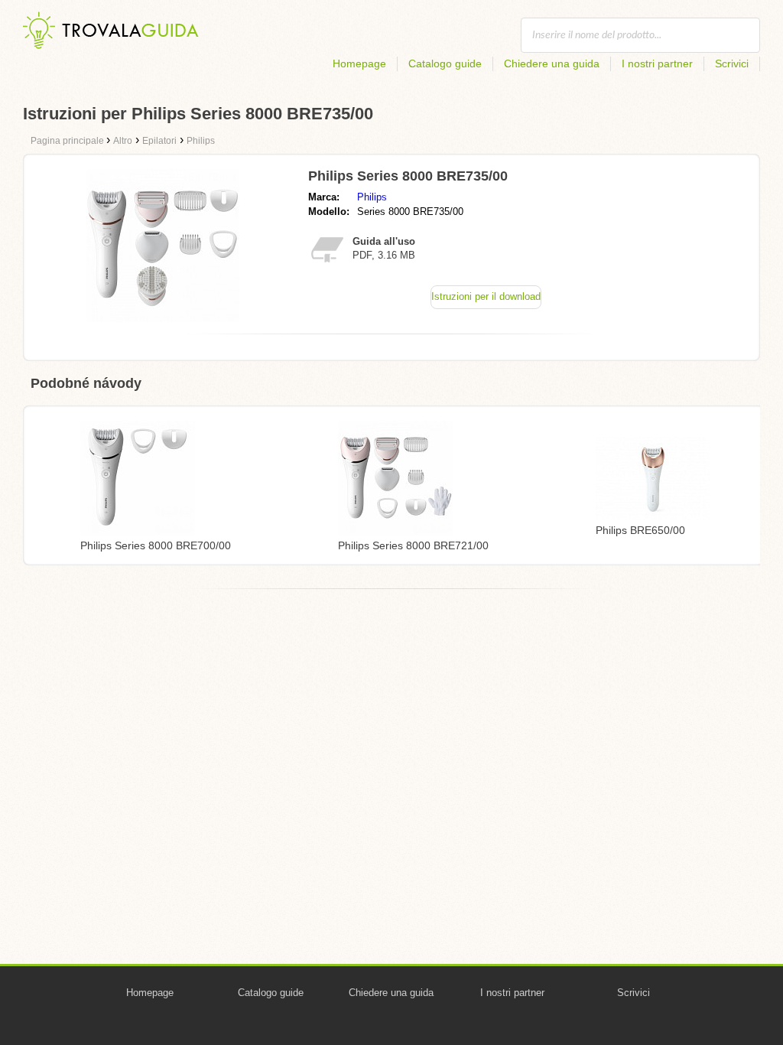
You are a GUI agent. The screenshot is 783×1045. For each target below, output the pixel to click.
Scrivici (732, 63)
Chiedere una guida (551, 63)
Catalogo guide (445, 63)
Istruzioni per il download (486, 296)
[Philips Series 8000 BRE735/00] (162, 317)
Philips (372, 197)
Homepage (359, 63)
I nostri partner (657, 63)
